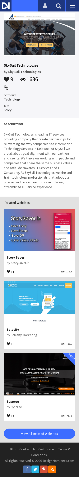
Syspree (13, 401)
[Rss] (52, 469)
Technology (12, 99)
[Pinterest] (44, 469)
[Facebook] (27, 469)
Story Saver (16, 257)
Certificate (46, 449)
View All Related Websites (39, 433)
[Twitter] (35, 469)
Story (8, 110)
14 (12, 415)
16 (12, 343)
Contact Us (27, 449)
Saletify (13, 329)
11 (12, 271)
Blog (13, 449)
